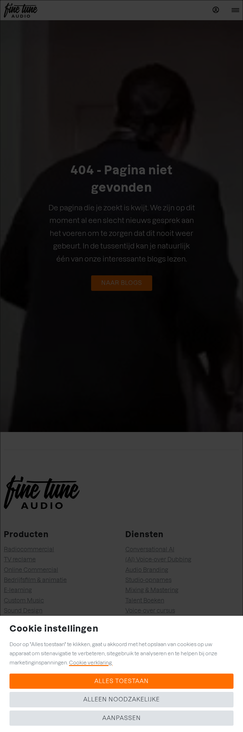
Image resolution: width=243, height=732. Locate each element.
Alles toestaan (121, 681)
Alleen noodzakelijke (121, 699)
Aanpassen (121, 718)
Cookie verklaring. (91, 662)
